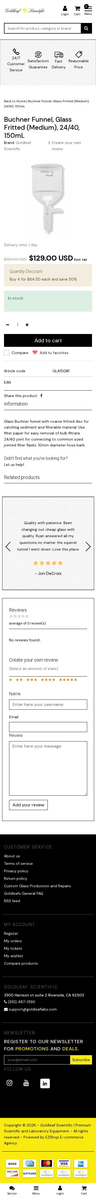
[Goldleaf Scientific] (25, 10)
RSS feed (12, 900)
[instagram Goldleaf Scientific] (9, 1082)
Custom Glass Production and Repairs (37, 885)
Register (11, 933)
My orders (13, 940)
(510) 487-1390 (21, 1001)
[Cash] (31, 1176)
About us (12, 856)
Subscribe (81, 1059)
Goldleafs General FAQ (23, 893)
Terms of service (18, 863)
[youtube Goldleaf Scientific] (26, 1082)
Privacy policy (16, 871)
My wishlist (13, 955)
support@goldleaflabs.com (33, 1009)
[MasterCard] (48, 1166)
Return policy (15, 878)
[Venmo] (82, 1176)
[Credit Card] (31, 1166)
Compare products (21, 963)
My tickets (13, 948)
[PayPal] (48, 1176)
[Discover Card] (14, 1176)
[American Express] (82, 1166)
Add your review (28, 805)
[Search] (86, 28)
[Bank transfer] (14, 1166)
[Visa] (65, 1166)
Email (13, 716)
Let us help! (14, 464)
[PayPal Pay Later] (65, 1176)
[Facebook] (41, 395)
